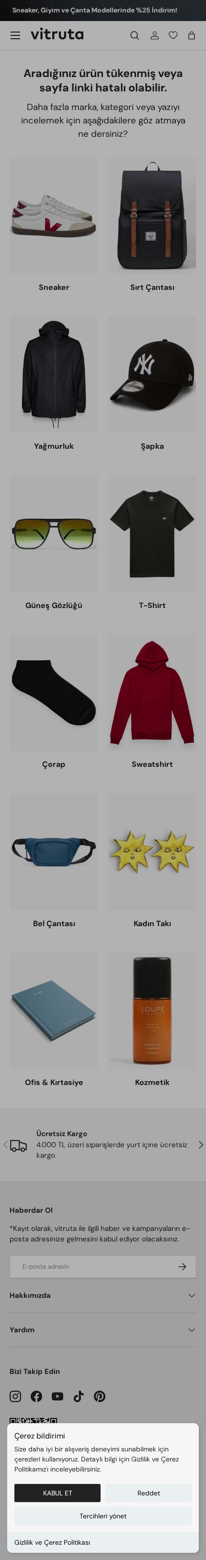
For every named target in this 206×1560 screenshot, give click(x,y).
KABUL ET (57, 1493)
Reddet (148, 1493)
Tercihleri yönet (103, 1516)
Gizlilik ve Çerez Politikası (52, 1542)
